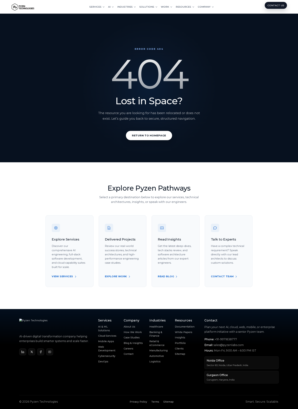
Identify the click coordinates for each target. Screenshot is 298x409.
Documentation (185, 326)
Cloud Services (107, 335)
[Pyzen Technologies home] (23, 6)
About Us (129, 326)
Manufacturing (158, 350)
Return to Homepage (149, 135)
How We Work (133, 332)
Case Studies (132, 337)
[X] (31, 351)
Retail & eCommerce (157, 343)
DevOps (103, 361)
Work (165, 6)
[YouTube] (49, 351)
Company (204, 6)
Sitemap (180, 353)
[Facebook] (40, 351)
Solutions (146, 6)
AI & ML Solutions (104, 328)
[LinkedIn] (22, 351)
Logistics (155, 361)
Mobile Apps (106, 341)
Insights (180, 337)
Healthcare (156, 326)
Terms (155, 401)
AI (109, 6)
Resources (183, 6)
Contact (128, 353)
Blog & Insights (133, 343)
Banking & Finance (155, 334)
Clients (179, 348)
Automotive (156, 356)
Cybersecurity (106, 356)
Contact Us (275, 5)
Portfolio (180, 343)
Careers (128, 348)
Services (95, 6)
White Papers (183, 332)
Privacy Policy (138, 401)
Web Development (106, 348)
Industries (125, 6)
